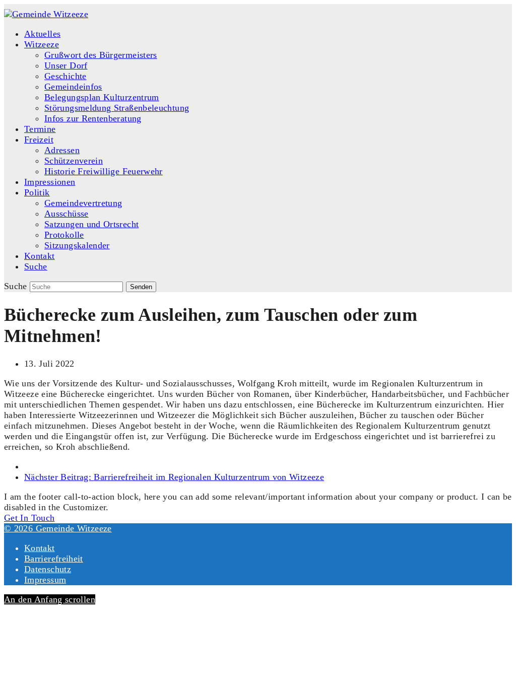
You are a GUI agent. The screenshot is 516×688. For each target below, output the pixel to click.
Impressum (45, 580)
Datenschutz (47, 569)
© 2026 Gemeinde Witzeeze (58, 528)
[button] (35, 266)
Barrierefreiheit (53, 559)
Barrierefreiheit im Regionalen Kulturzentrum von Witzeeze (174, 477)
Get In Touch (29, 518)
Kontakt (39, 548)
